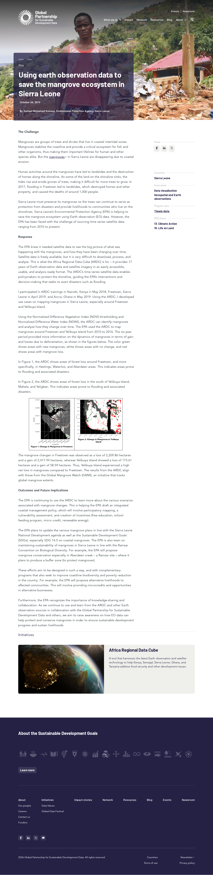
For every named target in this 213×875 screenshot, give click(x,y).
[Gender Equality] (64, 754)
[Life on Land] (167, 754)
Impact (129, 19)
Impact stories (83, 799)
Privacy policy (187, 863)
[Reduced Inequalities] (116, 754)
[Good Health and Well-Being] (43, 754)
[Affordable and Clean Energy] (85, 754)
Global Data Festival (53, 811)
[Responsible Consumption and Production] (136, 754)
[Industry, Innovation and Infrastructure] (105, 754)
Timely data (161, 211)
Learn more (27, 770)
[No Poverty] (23, 754)
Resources (156, 19)
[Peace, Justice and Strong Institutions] (178, 754)
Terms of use (151, 863)
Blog (169, 19)
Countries (152, 857)
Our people (24, 805)
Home (21, 59)
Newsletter (187, 857)
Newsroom (189, 11)
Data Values (48, 805)
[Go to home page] (37, 18)
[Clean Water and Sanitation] (74, 754)
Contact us (24, 816)
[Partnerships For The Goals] (188, 754)
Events (175, 11)
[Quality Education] (54, 754)
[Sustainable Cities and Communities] (126, 754)
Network (142, 19)
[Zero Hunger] (33, 754)
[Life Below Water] (157, 754)
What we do (111, 19)
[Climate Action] (147, 754)
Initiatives (48, 799)
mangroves (57, 157)
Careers (22, 811)
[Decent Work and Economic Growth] (95, 754)
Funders (22, 822)
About (179, 19)
